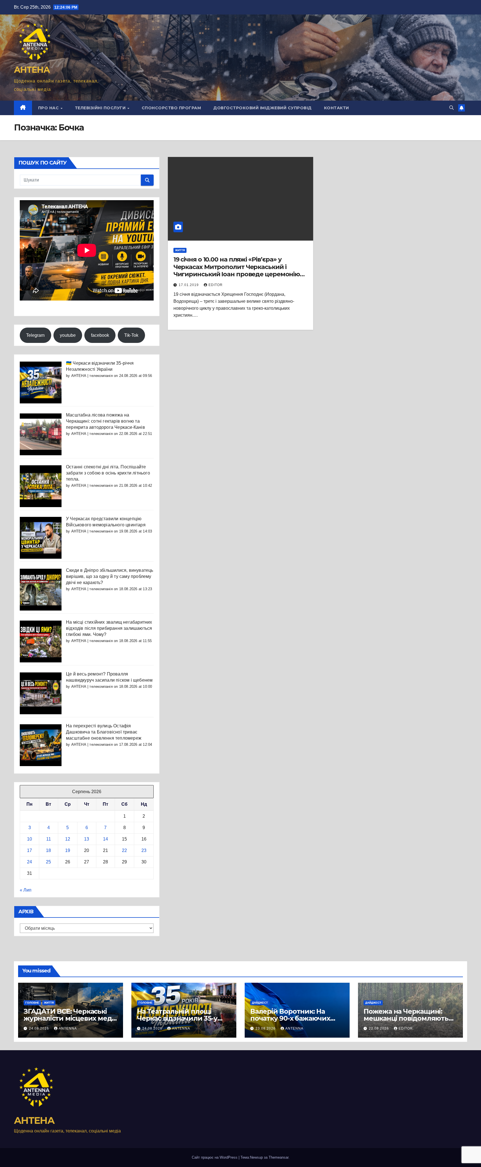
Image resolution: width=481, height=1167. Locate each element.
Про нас (49, 107)
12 (67, 839)
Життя (180, 250)
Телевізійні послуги (101, 107)
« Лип (25, 890)
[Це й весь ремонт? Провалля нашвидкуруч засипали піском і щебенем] (41, 693)
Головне (32, 1002)
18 (48, 850)
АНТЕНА (32, 70)
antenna (68, 1028)
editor (215, 285)
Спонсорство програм (171, 107)
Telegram (35, 335)
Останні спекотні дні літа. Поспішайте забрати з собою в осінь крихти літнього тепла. (108, 472)
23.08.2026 (266, 1028)
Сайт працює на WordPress (215, 1157)
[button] (451, 107)
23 (143, 850)
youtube (68, 335)
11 (48, 839)
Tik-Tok (131, 335)
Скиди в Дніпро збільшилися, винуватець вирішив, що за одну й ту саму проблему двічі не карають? (109, 576)
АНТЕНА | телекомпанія (92, 376)
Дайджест (260, 1002)
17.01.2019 (189, 285)
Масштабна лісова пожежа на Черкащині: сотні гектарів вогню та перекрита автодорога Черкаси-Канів (105, 421)
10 (29, 839)
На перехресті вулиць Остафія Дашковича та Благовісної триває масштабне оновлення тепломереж (103, 731)
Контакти (336, 107)
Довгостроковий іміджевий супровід (262, 107)
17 (29, 850)
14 (105, 839)
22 (124, 850)
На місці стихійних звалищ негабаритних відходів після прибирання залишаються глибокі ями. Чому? (109, 628)
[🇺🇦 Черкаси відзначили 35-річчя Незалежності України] (41, 382)
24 (29, 861)
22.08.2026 (379, 1028)
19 (67, 850)
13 (86, 839)
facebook (100, 335)
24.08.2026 (39, 1028)
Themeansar (278, 1157)
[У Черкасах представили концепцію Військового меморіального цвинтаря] (41, 537)
